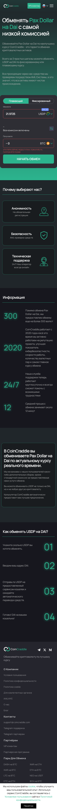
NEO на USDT (36, 775)
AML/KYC (8, 698)
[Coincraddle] (12, 5)
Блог (6, 710)
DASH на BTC (10, 764)
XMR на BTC (10, 770)
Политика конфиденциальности (20, 680)
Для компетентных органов (18, 692)
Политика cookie (12, 686)
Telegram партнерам (14, 734)
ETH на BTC (35, 770)
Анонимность (21, 208)
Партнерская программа (16, 752)
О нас (6, 704)
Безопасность (21, 234)
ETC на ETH (9, 781)
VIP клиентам (34, 6)
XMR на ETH (36, 764)
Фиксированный (41, 101)
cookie (31, 786)
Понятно (28, 805)
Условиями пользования (18, 796)
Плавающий (16, 101)
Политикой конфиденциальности (34, 798)
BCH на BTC (36, 781)
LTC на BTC (9, 775)
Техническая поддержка (21, 258)
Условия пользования (15, 675)
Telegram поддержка (14, 728)
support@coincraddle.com (17, 722)
